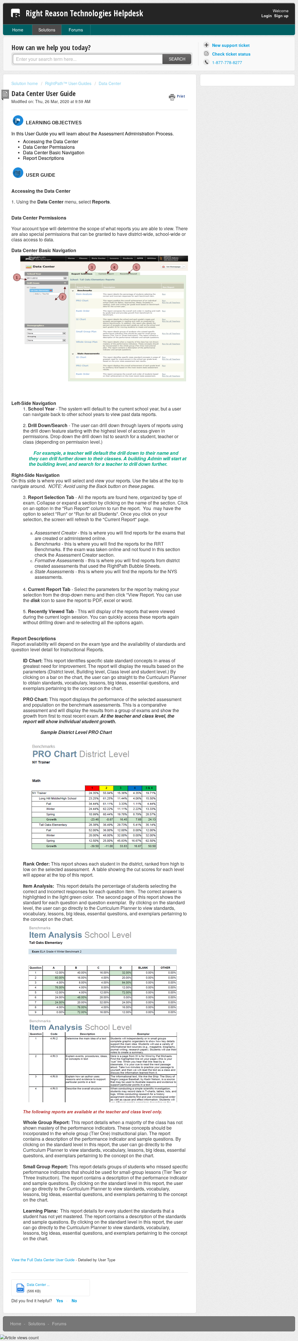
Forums (76, 30)
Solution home (25, 83)
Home (17, 30)
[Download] (138, 614)
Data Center (110, 83)
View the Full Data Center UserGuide (42, 1259)
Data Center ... (38, 1284)
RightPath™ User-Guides (68, 83)
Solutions (46, 30)
